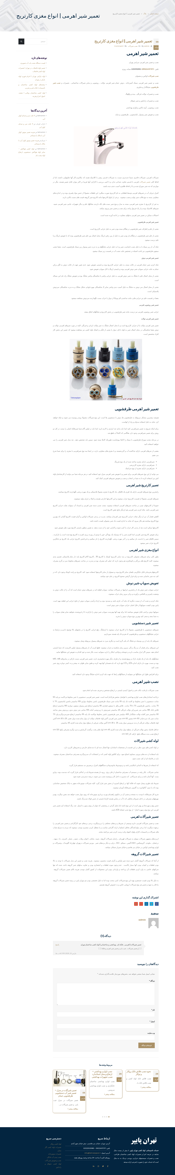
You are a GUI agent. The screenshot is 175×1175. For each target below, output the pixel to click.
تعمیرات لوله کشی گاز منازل (53, 1149)
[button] (109, 1117)
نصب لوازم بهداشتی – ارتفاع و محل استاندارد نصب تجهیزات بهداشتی (102, 1074)
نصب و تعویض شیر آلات (53, 1160)
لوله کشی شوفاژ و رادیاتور (53, 1165)
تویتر (103, 1166)
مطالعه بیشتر (146, 1087)
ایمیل (136, 904)
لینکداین (146, 904)
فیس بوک (108, 1166)
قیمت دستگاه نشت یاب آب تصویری (32, 63)
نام (153, 1010)
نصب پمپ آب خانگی (54, 1157)
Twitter (151, 904)
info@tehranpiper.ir (93, 1153)
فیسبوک (157, 904)
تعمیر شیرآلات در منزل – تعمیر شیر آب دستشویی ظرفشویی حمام (66, 1093)
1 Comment (119, 46)
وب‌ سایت (151, 1033)
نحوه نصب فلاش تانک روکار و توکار (139, 1073)
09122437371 (148, 69)
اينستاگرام (98, 1166)
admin (146, 46)
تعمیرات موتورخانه (54, 1154)
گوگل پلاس (141, 904)
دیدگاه (152, 981)
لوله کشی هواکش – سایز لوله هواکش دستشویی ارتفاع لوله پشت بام (31, 152)
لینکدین (93, 1166)
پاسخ (57, 944)
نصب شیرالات (133, 46)
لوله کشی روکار (55, 1144)
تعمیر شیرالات (145, 182)
